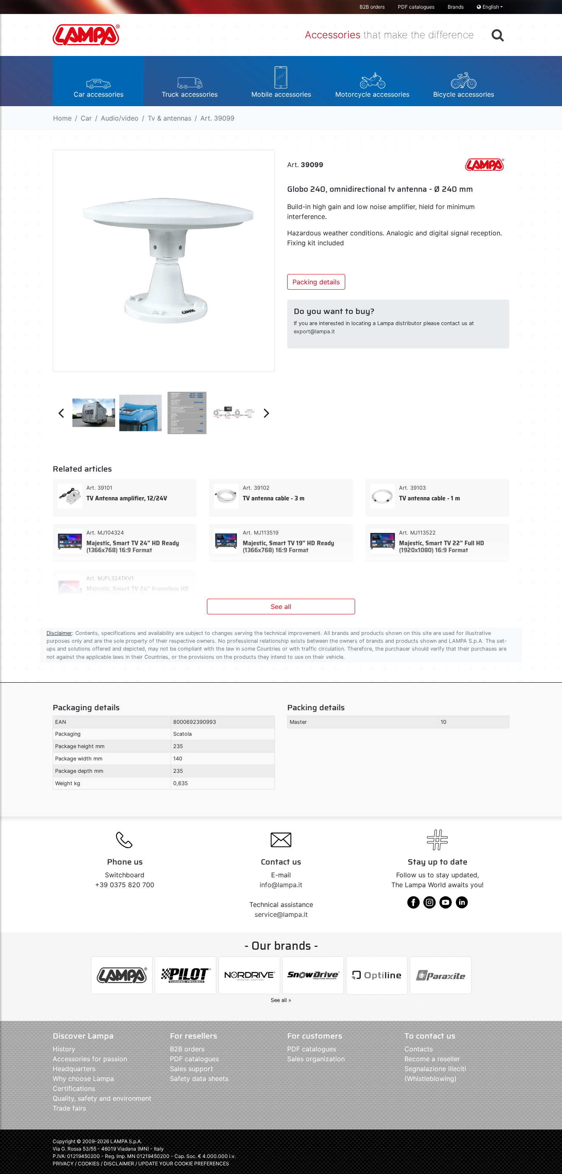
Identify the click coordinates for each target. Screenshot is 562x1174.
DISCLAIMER (119, 1163)
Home (62, 118)
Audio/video (120, 118)
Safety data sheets (199, 1078)
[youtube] (445, 905)
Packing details (316, 282)
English (491, 7)
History (64, 1049)
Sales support (191, 1069)
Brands (456, 7)
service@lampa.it (281, 914)
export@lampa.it (314, 331)
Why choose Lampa (83, 1078)
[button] (98, 81)
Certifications (74, 1088)
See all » (281, 1000)
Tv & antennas (169, 118)
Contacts (418, 1049)
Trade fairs (69, 1108)
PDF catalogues (416, 7)
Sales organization (316, 1059)
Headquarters (74, 1069)
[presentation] (61, 413)
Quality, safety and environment (102, 1098)
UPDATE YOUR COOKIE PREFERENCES (183, 1163)
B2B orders (372, 7)
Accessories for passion (90, 1059)
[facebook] (413, 905)
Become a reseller (432, 1059)
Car (86, 118)
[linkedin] (461, 905)
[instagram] (429, 905)
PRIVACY (63, 1163)
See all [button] (281, 606)
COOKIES (89, 1163)
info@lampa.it (281, 885)
